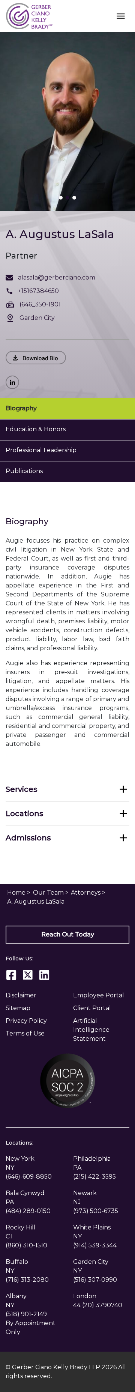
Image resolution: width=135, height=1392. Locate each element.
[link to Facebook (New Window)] (11, 975)
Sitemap (18, 1008)
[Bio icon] (36, 357)
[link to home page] (29, 15)
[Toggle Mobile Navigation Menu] (120, 15)
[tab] (67, 408)
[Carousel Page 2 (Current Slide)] (67, 198)
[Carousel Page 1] (61, 198)
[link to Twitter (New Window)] (28, 975)
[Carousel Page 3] (74, 198)
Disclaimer (21, 995)
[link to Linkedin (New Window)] (15, 382)
